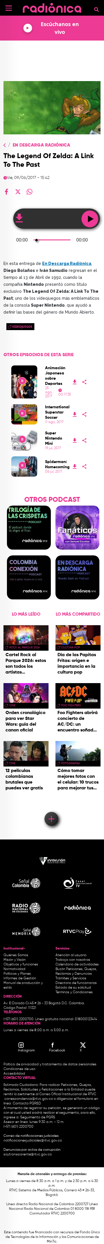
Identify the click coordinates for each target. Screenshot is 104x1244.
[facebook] (6, 192)
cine (12, 705)
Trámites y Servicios (70, 978)
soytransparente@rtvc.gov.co (27, 1154)
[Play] (24, 382)
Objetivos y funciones (20, 964)
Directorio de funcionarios (76, 983)
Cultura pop (70, 647)
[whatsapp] (29, 192)
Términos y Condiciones (74, 992)
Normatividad (14, 969)
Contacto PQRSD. (27, 1103)
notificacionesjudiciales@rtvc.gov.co (32, 1140)
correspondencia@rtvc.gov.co (28, 1099)
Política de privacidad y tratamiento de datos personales (49, 1064)
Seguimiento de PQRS (37, 1117)
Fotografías (70, 763)
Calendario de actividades (77, 964)
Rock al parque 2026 (24, 647)
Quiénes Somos (15, 955)
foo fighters (71, 705)
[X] (18, 192)
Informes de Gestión (19, 978)
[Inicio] (52, 7)
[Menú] (8, 8)
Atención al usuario (70, 955)
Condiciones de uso (19, 1069)
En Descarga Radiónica (41, 145)
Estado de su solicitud (73, 987)
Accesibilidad (14, 1073)
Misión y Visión (14, 960)
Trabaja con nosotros (72, 960)
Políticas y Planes (17, 974)
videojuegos (22, 327)
